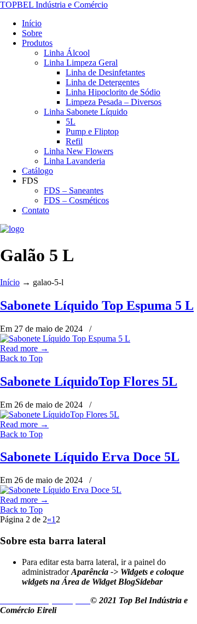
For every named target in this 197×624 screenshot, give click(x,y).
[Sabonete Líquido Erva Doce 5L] (60, 490)
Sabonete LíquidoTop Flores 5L (88, 381)
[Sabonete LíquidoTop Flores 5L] (59, 414)
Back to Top (21, 358)
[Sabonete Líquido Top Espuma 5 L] (65, 338)
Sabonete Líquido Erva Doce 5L (89, 457)
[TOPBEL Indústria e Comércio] (12, 228)
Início (10, 282)
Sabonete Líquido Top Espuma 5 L (97, 305)
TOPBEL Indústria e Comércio (54, 4)
